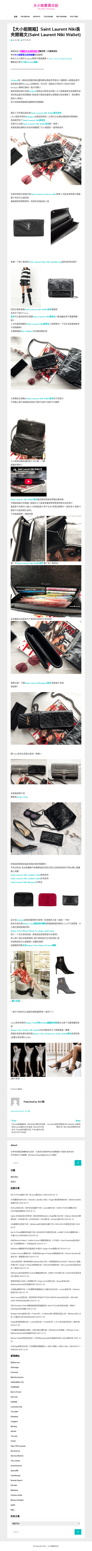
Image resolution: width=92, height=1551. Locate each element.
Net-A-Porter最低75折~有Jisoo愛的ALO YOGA (29, 1195)
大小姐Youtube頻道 (29, 62)
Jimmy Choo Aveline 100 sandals (25, 1030)
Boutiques (29, 117)
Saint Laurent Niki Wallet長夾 (36, 124)
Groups (36, 16)
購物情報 (14, 1177)
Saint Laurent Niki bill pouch (23, 882)
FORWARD (15, 1387)
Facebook (25, 16)
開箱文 (20, 1089)
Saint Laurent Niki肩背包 (34, 120)
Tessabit (14, 1412)
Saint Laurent (31, 683)
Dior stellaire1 (27, 331)
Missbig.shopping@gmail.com (40, 1155)
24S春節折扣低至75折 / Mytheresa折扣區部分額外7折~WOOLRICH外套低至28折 (43, 1224)
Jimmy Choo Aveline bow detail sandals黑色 (52, 1034)
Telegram (48, 16)
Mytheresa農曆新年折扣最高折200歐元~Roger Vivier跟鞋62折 (35, 1249)
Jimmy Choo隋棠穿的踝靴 (34, 924)
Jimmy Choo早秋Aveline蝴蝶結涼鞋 (41, 1023)
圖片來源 (16, 1001)
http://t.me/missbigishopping (60, 58)
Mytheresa (15, 1362)
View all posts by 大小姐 (20, 1111)
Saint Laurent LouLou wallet (43, 194)
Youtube (74, 16)
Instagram (61, 16)
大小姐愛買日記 (46, 5)
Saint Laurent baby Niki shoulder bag (45, 262)
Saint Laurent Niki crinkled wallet (26, 875)
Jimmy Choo (22, 797)
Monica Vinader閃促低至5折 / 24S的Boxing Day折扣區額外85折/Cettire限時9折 (42, 1338)
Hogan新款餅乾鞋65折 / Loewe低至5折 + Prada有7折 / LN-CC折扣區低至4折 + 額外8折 (45, 1322)
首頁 (15, 16)
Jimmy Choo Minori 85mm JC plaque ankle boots (32, 931)
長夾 (13, 317)
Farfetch (14, 80)
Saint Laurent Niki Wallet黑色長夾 (46, 113)
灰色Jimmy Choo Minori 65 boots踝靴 (39, 945)
